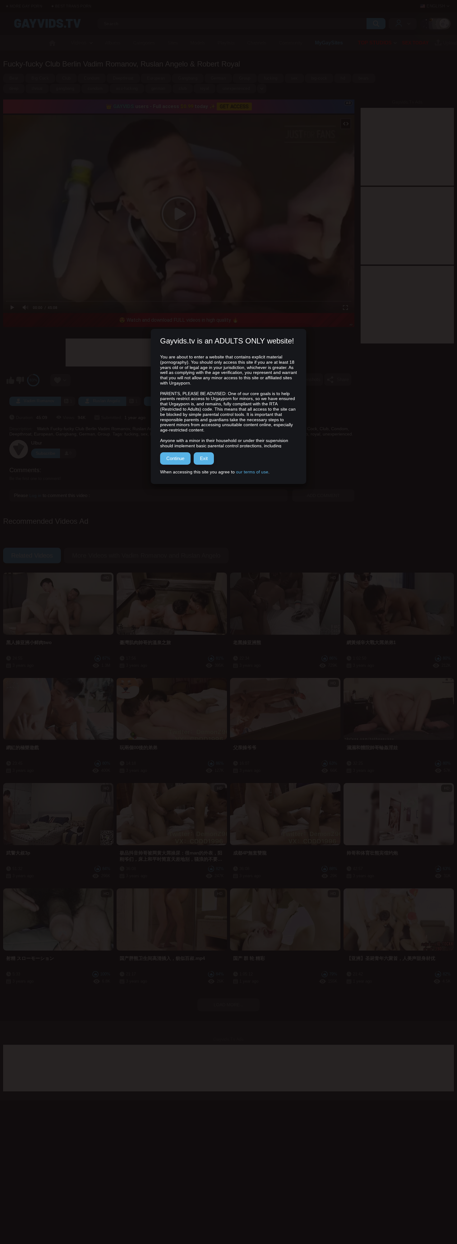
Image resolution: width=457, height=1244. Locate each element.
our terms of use (252, 471)
